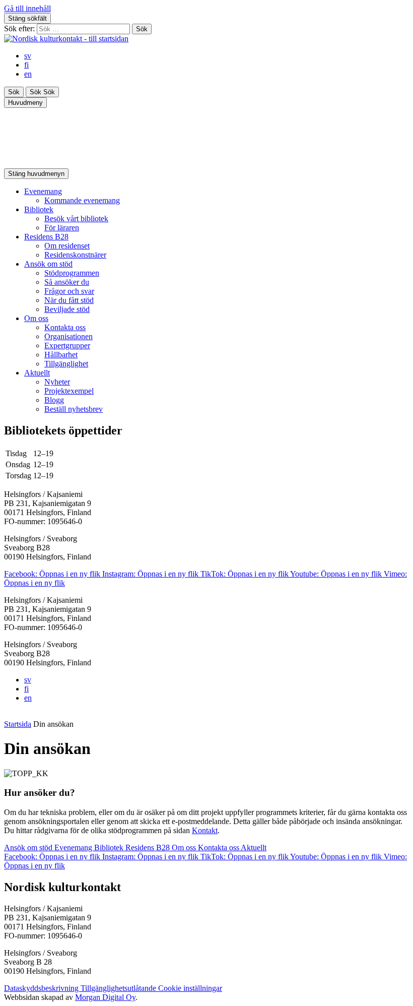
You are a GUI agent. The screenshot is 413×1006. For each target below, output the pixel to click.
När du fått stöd (69, 300)
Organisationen (68, 336)
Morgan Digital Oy (105, 997)
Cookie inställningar (190, 988)
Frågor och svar (69, 291)
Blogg (54, 400)
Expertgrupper (67, 345)
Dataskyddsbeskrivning (42, 988)
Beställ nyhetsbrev (73, 409)
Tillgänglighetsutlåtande (119, 988)
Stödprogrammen (71, 273)
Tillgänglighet (66, 363)
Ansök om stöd (48, 264)
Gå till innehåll (27, 8)
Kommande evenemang (82, 200)
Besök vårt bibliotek (76, 218)
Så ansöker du (66, 282)
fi (26, 64)
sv (27, 55)
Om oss (36, 318)
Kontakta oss (65, 327)
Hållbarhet (61, 354)
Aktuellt (37, 372)
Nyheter (57, 382)
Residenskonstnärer (75, 254)
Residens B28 (46, 236)
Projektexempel (69, 391)
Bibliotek (38, 209)
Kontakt (205, 830)
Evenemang (43, 191)
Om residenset (67, 245)
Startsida (17, 724)
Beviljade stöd (67, 309)
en (28, 74)
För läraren (61, 227)
